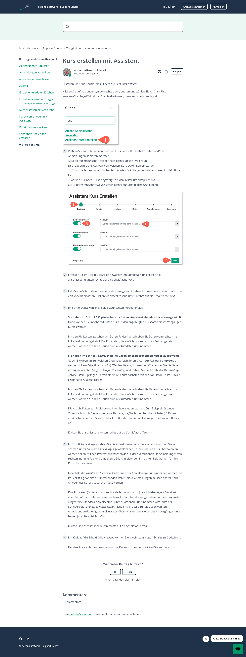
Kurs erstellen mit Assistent (36, 110)
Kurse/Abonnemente (98, 48)
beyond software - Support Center (40, 48)
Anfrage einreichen (194, 6)
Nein (129, 571)
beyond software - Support (89, 70)
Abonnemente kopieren (34, 66)
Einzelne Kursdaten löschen (36, 92)
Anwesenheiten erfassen (34, 79)
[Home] (27, 6)
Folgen (177, 71)
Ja (115, 571)
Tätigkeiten (73, 48)
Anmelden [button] (218, 6)
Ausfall (23, 86)
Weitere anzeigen (29, 144)
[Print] (159, 71)
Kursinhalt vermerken (33, 127)
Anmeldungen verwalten (34, 72)
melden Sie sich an (80, 614)
